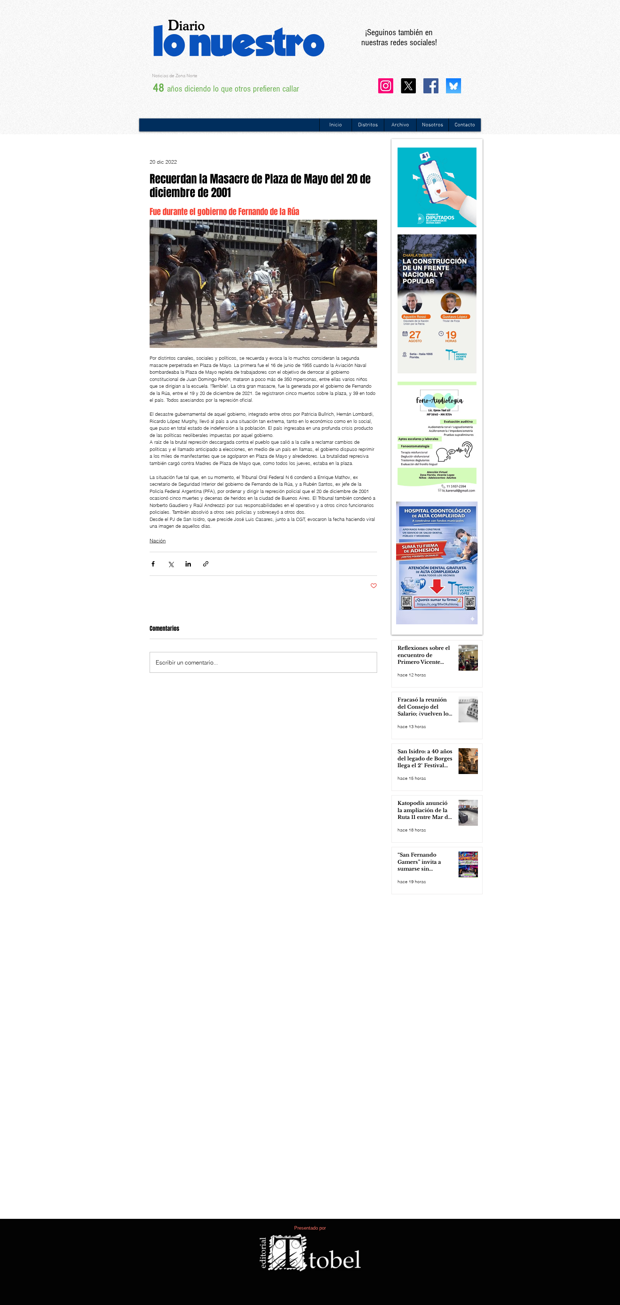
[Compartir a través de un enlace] (205, 563)
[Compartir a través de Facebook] (153, 563)
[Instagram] (385, 85)
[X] (408, 85)
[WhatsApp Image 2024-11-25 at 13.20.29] (453, 85)
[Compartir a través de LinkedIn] (188, 563)
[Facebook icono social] (430, 85)
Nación (158, 540)
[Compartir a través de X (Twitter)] (170, 563)
